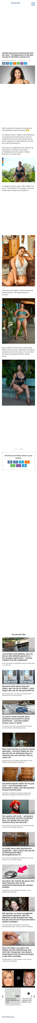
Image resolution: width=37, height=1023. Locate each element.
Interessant (22, 60)
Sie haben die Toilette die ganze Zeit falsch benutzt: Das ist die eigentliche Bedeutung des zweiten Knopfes (18, 884)
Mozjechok (15, 3)
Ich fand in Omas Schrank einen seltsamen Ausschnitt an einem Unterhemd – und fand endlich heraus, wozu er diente (16, 719)
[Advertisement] (18, 27)
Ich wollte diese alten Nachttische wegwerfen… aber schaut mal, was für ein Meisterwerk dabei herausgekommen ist (18, 851)
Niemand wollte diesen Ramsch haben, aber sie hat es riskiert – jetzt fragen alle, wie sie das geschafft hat (18, 688)
